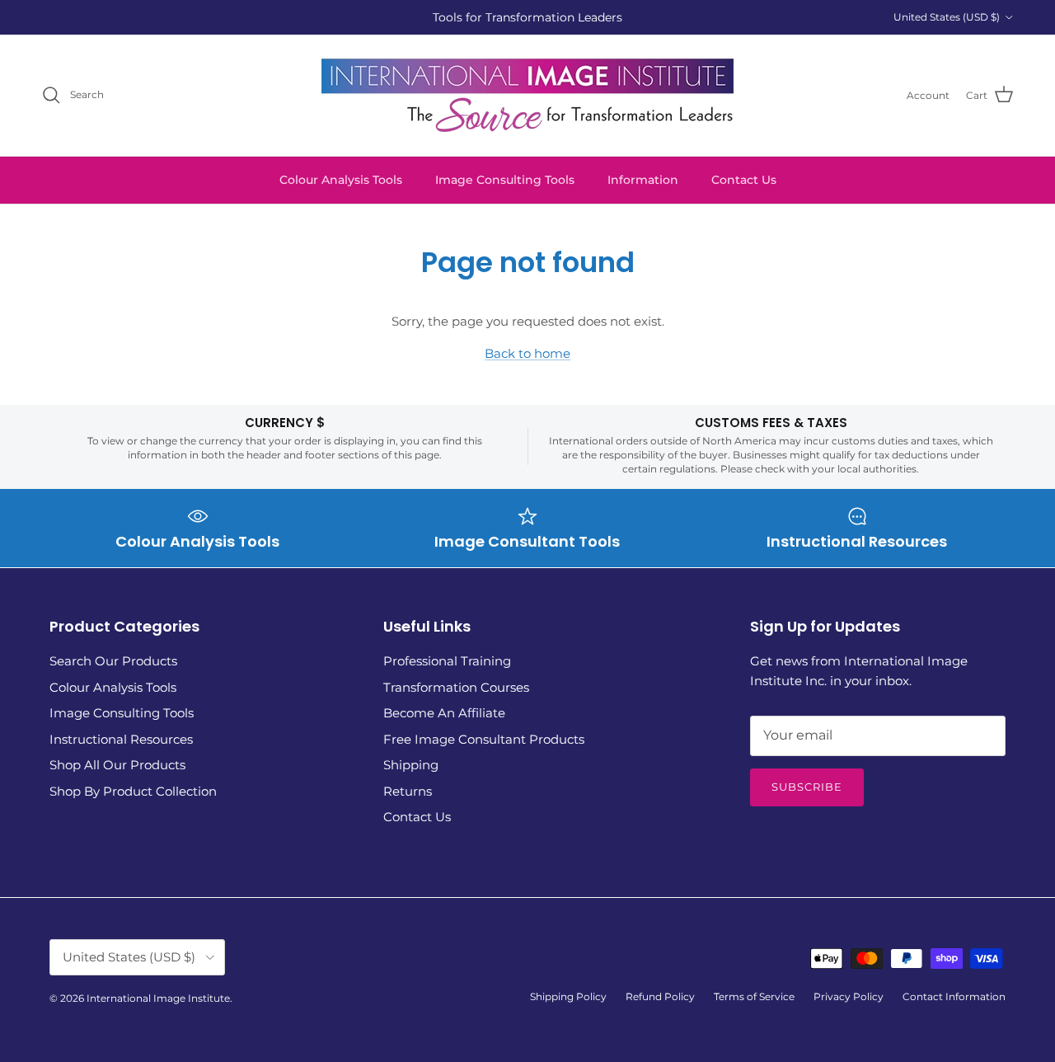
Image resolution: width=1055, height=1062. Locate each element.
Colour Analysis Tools (340, 179)
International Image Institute (158, 998)
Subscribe (806, 786)
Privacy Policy (849, 996)
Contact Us (743, 179)
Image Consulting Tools (504, 179)
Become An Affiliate (444, 713)
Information (642, 179)
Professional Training (447, 661)
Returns (407, 791)
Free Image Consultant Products (483, 739)
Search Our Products (113, 661)
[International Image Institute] (527, 95)
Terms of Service (754, 996)
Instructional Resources (121, 739)
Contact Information (954, 996)
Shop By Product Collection (133, 791)
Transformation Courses (456, 687)
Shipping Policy (568, 996)
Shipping (410, 765)
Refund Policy (660, 996)
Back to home (527, 353)
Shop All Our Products (117, 765)
